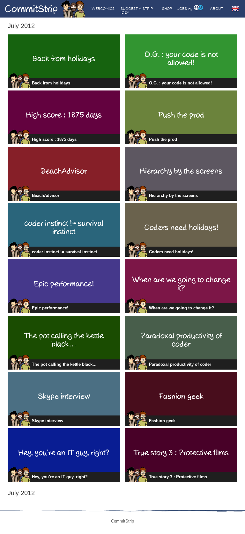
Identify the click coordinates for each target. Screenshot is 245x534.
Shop (167, 9)
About (216, 9)
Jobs (182, 9)
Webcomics (103, 9)
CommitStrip (45, 9)
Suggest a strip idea (137, 10)
